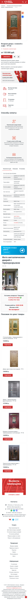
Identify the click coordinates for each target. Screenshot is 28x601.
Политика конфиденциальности (14, 588)
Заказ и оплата (14, 568)
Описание (15, 168)
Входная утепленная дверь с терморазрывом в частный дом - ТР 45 (13, 432)
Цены (14, 556)
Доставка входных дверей (14, 530)
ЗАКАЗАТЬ (6, 56)
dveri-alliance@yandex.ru (15, 507)
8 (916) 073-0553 (7, 77)
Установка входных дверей (14, 532)
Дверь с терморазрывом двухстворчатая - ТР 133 (9, 400)
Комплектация (7, 168)
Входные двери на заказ (14, 536)
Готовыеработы (17, 520)
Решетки (14, 550)
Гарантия (14, 570)
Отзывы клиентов (14, 572)
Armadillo (16, 222)
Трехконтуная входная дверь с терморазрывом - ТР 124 (11, 464)
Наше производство (14, 528)
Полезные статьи (14, 578)
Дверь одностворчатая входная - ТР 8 (13, 369)
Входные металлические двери (14, 5)
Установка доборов (14, 534)
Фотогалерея (14, 574)
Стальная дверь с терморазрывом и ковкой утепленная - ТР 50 (12, 337)
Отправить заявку (14, 494)
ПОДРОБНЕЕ (7, 344)
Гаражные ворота (14, 548)
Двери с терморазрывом (7, 7)
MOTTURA (16, 216)
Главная (3, 5)
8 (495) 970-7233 (14, 300)
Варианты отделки (14, 576)
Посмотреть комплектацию (9, 48)
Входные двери (14, 546)
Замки (14, 552)
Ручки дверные (14, 554)
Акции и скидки (14, 566)
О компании (14, 564)
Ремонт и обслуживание (14, 538)
